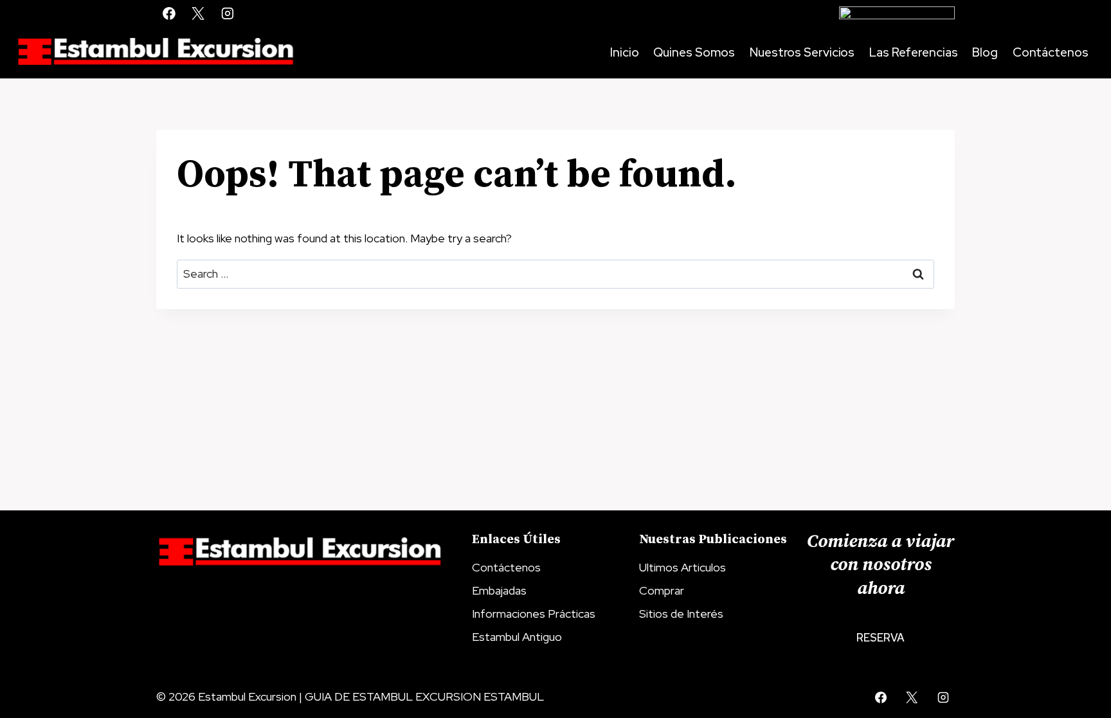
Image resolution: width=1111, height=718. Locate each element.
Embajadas (499, 590)
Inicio (624, 52)
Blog (985, 52)
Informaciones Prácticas (533, 613)
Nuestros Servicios (802, 52)
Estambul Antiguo (517, 636)
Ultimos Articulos (682, 567)
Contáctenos (1050, 52)
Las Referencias (913, 52)
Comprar (661, 590)
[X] (199, 13)
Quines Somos (694, 52)
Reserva (880, 638)
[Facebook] (169, 13)
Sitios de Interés (681, 613)
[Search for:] (555, 273)
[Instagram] (227, 13)
